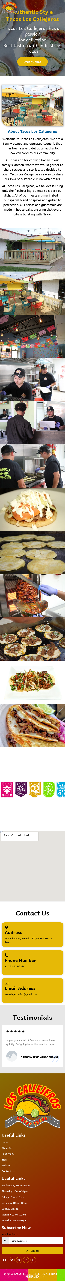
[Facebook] (4, 1260)
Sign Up (34, 1251)
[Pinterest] (19, 1260)
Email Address (11, 1234)
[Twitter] (12, 1260)
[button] (60, 8)
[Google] (33, 1260)
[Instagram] (26, 1260)
